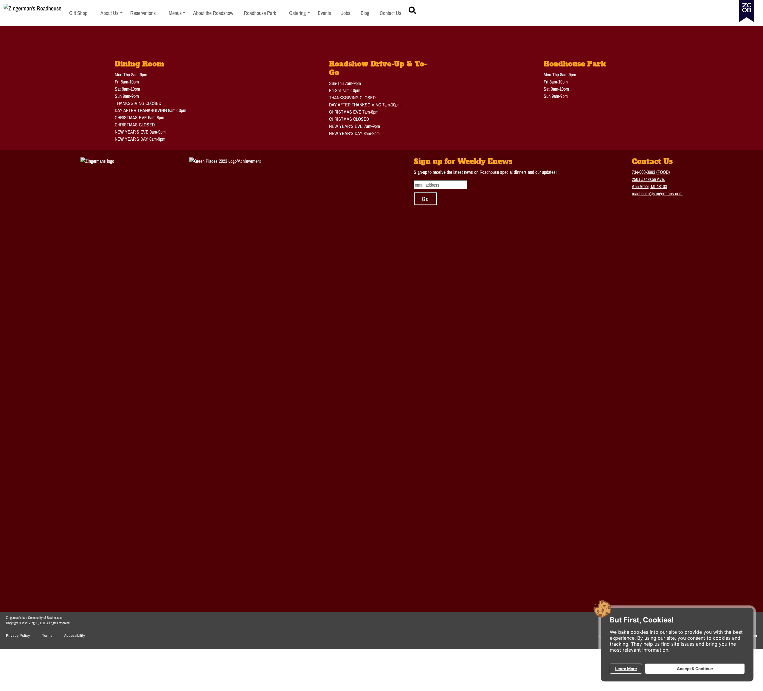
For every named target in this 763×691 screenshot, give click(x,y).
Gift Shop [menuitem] (78, 13)
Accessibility (74, 635)
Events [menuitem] (324, 13)
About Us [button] (111, 13)
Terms (47, 635)
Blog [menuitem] (365, 13)
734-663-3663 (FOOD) (651, 172)
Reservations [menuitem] (143, 13)
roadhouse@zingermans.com (657, 193)
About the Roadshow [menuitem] (213, 13)
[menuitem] (111, 13)
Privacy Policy (18, 635)
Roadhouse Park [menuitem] (260, 13)
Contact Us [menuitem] (390, 13)
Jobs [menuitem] (345, 13)
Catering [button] (299, 13)
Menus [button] (177, 13)
